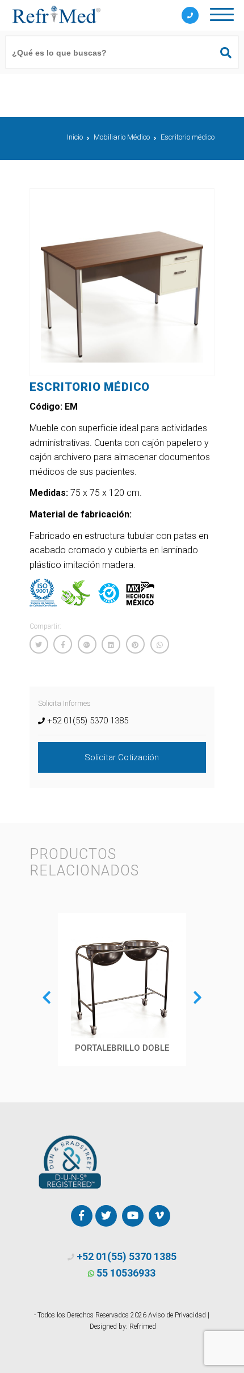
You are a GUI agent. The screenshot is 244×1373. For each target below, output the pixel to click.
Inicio (75, 137)
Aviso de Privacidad (177, 1315)
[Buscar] (221, 52)
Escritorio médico (187, 137)
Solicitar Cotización (122, 757)
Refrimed (142, 1326)
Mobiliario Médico (122, 137)
